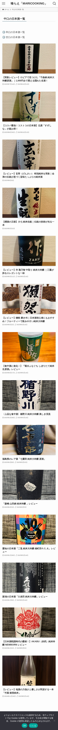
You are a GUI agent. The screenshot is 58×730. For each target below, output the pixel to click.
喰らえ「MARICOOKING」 (29, 3)
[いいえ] (54, 720)
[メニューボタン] (3, 3)
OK (24, 725)
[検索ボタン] (54, 3)
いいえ (33, 725)
